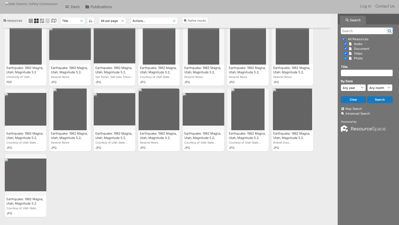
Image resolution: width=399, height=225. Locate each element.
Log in (365, 6)
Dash (75, 7)
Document (360, 49)
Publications (101, 7)
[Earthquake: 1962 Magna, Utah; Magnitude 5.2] (25, 44)
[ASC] (90, 21)
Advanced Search (357, 113)
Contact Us (385, 6)
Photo (357, 58)
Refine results (197, 20)
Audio (357, 44)
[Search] (389, 31)
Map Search (353, 108)
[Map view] (54, 21)
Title (344, 67)
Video (357, 53)
